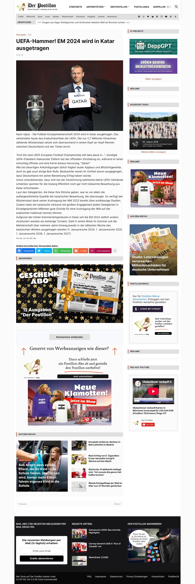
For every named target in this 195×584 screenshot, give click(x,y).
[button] (169, 6)
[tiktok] (171, 17)
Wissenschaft (67, 16)
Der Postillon (118, 6)
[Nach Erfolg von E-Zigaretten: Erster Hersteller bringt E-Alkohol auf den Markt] (79, 459)
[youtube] (166, 17)
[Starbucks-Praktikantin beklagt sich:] (79, 473)
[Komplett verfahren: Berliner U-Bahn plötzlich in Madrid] (79, 445)
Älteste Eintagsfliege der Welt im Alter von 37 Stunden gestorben (105, 484)
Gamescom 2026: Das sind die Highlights (104, 531)
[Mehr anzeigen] (114, 250)
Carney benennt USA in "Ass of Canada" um (105, 545)
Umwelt (101, 16)
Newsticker (112, 16)
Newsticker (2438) (98, 557)
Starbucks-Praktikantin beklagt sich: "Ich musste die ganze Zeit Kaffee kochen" (105, 472)
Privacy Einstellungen (137, 576)
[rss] (175, 17)
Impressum (100, 576)
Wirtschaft (30, 16)
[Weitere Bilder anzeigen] (153, 152)
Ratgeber (91, 16)
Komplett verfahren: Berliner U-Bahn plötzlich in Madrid (105, 443)
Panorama (80, 16)
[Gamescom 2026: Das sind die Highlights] (79, 533)
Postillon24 (141, 6)
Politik (21, 16)
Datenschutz (116, 576)
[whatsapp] (143, 17)
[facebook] (139, 17)
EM (29, 35)
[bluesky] (153, 17)
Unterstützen (94, 6)
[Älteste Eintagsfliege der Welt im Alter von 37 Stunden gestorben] (79, 487)
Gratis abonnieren (41, 558)
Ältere (117, 504)
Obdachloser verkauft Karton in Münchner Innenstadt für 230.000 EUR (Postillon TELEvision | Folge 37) (153, 410)
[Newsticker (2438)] (79, 561)
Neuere (23, 504)
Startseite (75, 6)
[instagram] (161, 17)
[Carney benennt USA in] (79, 547)
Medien (56, 16)
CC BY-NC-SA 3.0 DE (26, 579)
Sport (40, 16)
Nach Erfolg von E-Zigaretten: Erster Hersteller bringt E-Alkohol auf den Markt (104, 458)
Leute (47, 16)
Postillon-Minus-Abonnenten (146, 298)
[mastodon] (157, 17)
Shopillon (159, 6)
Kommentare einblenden (69, 337)
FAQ (89, 576)
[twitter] (148, 17)
